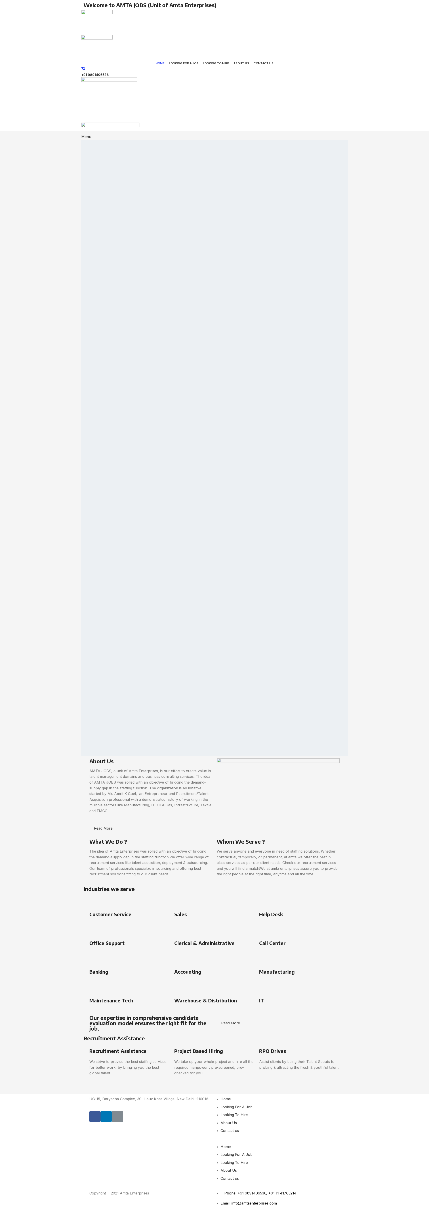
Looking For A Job (236, 1107)
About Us (229, 1123)
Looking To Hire (234, 1115)
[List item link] (278, 1205)
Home (226, 1099)
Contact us (230, 1130)
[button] (278, 1141)
